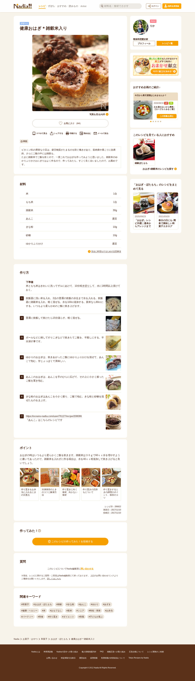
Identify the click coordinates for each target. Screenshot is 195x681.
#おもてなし (56, 610)
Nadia (16, 639)
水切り (86, 286)
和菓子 (44, 639)
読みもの (73, 6)
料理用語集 (48, 652)
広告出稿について (136, 652)
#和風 (81, 616)
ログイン (155, 6)
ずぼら (51, 6)
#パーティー (27, 616)
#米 (43, 610)
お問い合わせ (51, 658)
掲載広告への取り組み (116, 652)
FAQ (101, 652)
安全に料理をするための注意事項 (106, 251)
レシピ (42, 6)
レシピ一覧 (167, 43)
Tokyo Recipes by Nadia (139, 658)
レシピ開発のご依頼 (155, 652)
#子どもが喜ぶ (96, 616)
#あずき (107, 604)
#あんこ (82, 604)
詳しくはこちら (54, 579)
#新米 (69, 610)
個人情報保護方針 (89, 652)
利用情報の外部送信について (113, 658)
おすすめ (61, 6)
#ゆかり (94, 604)
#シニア (80, 610)
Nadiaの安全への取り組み (67, 652)
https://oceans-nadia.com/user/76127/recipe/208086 (54, 416)
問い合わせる (87, 568)
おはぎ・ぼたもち (59, 639)
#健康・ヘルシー (29, 610)
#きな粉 (70, 604)
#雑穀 (59, 604)
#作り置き (53, 616)
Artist (83, 6)
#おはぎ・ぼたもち (43, 604)
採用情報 (94, 658)
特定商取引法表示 (68, 658)
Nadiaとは (35, 652)
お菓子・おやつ (30, 639)
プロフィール (144, 43)
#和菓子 (25, 604)
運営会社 (83, 658)
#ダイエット (68, 616)
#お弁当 (109, 610)
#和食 (40, 616)
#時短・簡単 (95, 610)
